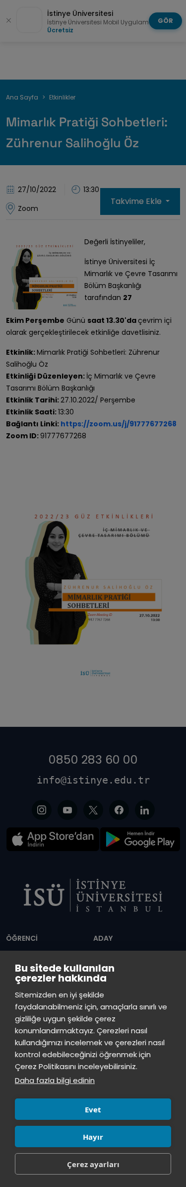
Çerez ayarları (93, 1164)
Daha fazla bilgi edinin (55, 1080)
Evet (93, 1109)
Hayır (93, 1137)
